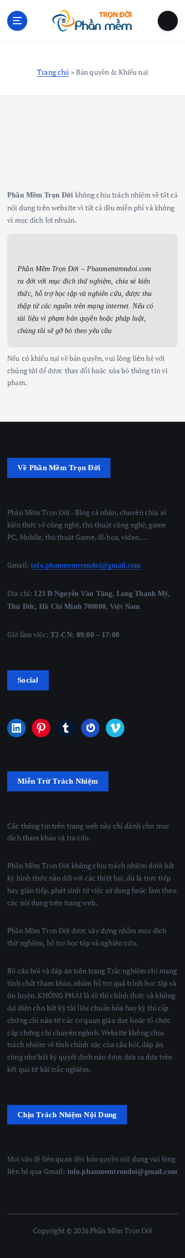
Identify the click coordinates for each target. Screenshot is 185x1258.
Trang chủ (53, 72)
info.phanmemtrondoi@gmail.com (86, 565)
